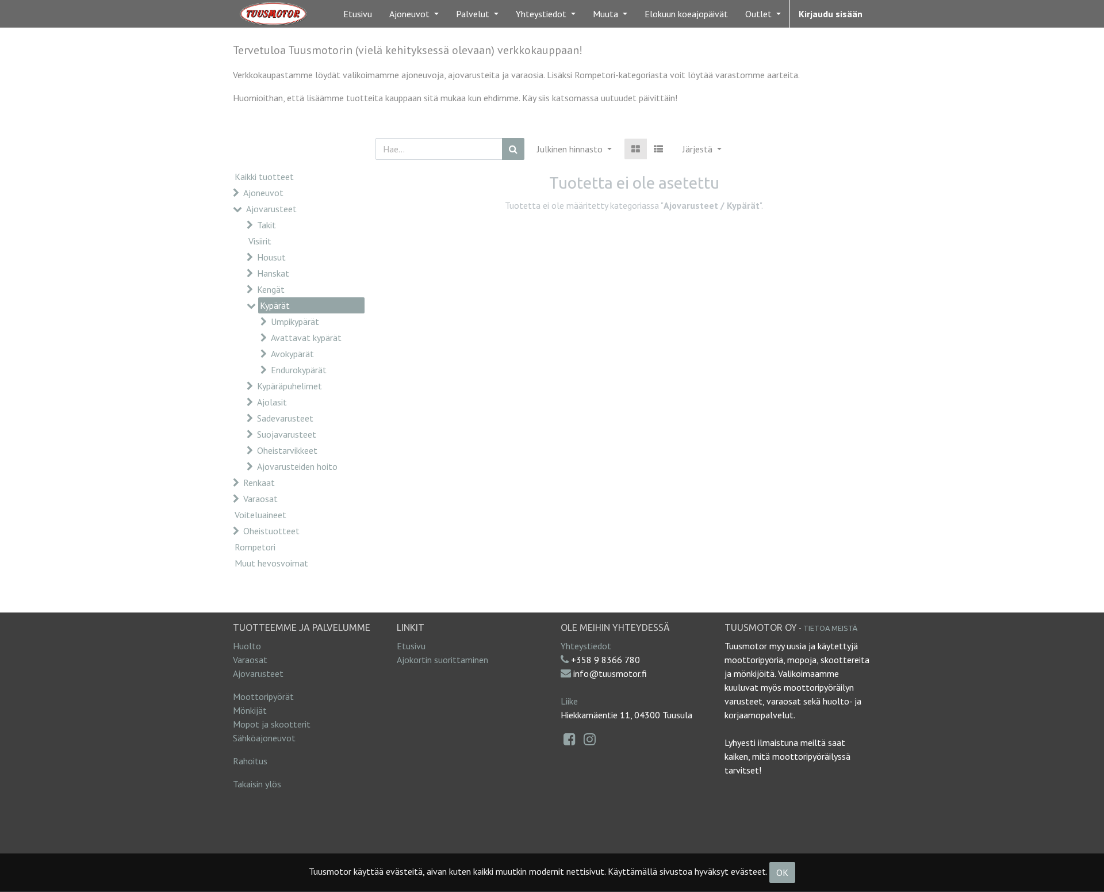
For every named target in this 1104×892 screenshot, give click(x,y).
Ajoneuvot (263, 192)
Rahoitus (250, 761)
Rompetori (255, 547)
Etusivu (411, 646)
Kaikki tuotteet (264, 176)
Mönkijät (250, 710)
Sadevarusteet (285, 418)
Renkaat (259, 482)
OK (782, 872)
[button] (702, 149)
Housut (271, 257)
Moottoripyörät (263, 696)
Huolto (247, 646)
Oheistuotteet (271, 531)
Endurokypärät (299, 370)
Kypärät (275, 305)
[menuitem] (358, 14)
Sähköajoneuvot (264, 738)
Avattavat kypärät (306, 337)
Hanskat (273, 273)
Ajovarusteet (271, 209)
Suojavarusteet (286, 434)
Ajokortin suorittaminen (442, 659)
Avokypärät (292, 353)
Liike (569, 701)
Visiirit (259, 241)
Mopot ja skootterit (271, 724)
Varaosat (260, 498)
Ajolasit (272, 402)
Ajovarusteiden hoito (297, 466)
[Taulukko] (635, 149)
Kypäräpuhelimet (289, 386)
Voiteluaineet (260, 514)
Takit (266, 225)
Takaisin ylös (257, 784)
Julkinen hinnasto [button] (571, 149)
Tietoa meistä (830, 628)
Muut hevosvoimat (271, 563)
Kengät (271, 289)
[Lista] (658, 149)
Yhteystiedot (586, 646)
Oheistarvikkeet (287, 450)
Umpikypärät (295, 321)
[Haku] (513, 149)
